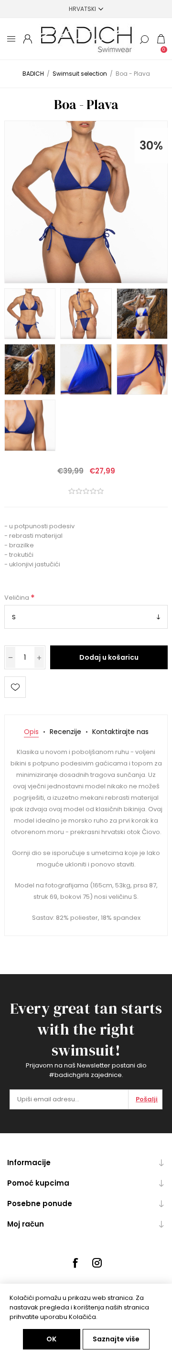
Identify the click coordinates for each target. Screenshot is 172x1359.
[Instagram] (97, 1262)
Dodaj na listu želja (15, 687)
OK (51, 1339)
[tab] (31, 732)
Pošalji (147, 1099)
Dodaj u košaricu (109, 657)
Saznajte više (116, 1339)
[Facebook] (75, 1262)
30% (151, 145)
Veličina (17, 597)
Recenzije (65, 731)
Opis (31, 731)
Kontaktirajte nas (120, 731)
